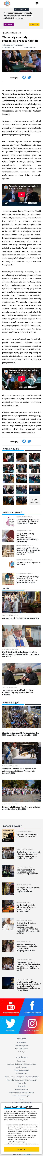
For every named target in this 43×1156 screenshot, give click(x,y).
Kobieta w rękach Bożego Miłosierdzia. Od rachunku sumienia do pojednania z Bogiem (28, 579)
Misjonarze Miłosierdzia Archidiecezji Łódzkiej (21, 1064)
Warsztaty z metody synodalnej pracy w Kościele (20, 38)
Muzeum (21, 1099)
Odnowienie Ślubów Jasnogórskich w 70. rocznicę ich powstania (27, 871)
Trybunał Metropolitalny (21, 1070)
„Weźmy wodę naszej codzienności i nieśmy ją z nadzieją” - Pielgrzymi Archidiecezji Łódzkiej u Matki (28, 966)
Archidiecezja (21, 1042)
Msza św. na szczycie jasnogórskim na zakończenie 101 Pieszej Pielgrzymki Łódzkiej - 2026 (19, 770)
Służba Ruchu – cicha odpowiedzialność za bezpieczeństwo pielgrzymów (26, 908)
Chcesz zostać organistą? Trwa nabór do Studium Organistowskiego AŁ (28, 521)
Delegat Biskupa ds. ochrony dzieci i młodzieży (21, 1080)
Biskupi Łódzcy (21, 1061)
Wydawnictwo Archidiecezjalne (21, 1102)
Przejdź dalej (21, 1149)
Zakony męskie (21, 1083)
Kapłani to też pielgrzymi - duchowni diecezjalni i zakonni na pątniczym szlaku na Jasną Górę (28, 855)
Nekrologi (21, 1052)
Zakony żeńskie (21, 1086)
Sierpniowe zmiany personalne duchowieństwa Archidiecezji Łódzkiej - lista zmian (18, 15)
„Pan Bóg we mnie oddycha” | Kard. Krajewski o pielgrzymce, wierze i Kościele (18, 692)
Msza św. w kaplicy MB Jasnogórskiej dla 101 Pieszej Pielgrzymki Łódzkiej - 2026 (20, 733)
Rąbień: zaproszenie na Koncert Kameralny (27, 835)
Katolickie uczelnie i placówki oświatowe (21, 1093)
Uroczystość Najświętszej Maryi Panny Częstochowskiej (28, 889)
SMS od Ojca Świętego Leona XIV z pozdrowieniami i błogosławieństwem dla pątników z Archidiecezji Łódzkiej (28, 928)
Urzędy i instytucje (21, 1067)
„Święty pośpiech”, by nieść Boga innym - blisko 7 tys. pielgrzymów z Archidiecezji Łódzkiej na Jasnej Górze (29, 986)
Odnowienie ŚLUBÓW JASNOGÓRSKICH (20, 618)
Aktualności (21, 1038)
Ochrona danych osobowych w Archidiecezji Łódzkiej (21, 1077)
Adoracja (34, 25)
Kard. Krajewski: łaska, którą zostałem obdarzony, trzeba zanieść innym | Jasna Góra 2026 (20, 654)
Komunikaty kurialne (21, 1049)
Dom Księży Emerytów (21, 1089)
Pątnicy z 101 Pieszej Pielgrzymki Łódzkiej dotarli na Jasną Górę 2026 (21, 807)
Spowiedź (9, 25)
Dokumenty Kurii (21, 1073)
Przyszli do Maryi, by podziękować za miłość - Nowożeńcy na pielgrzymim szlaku (27, 947)
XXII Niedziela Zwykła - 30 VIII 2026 (28, 563)
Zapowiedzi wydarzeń (21, 1045)
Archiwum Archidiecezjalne (21, 1096)
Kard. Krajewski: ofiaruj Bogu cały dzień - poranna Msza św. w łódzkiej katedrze (28, 551)
